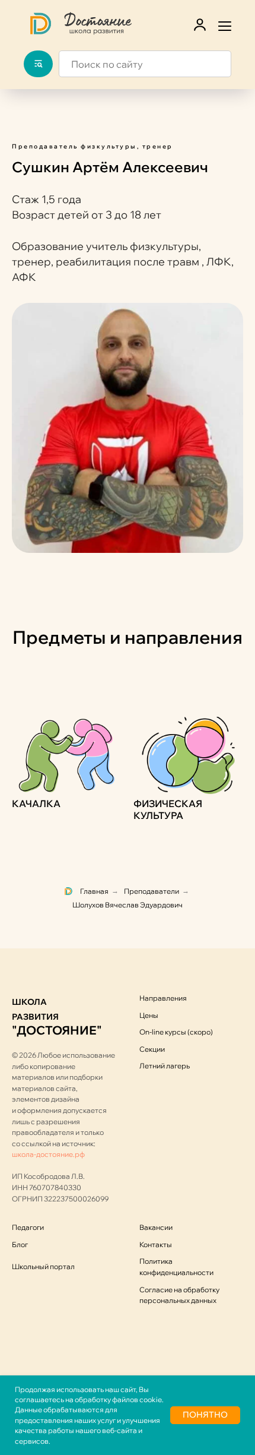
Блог (20, 1244)
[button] (200, 24)
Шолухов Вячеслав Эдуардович (127, 904)
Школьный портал (43, 1266)
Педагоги (28, 1227)
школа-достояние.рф (48, 1154)
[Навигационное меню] (224, 25)
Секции (152, 1049)
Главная (94, 891)
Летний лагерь (164, 1065)
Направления (163, 998)
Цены (148, 1015)
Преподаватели (151, 891)
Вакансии (156, 1227)
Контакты (155, 1244)
